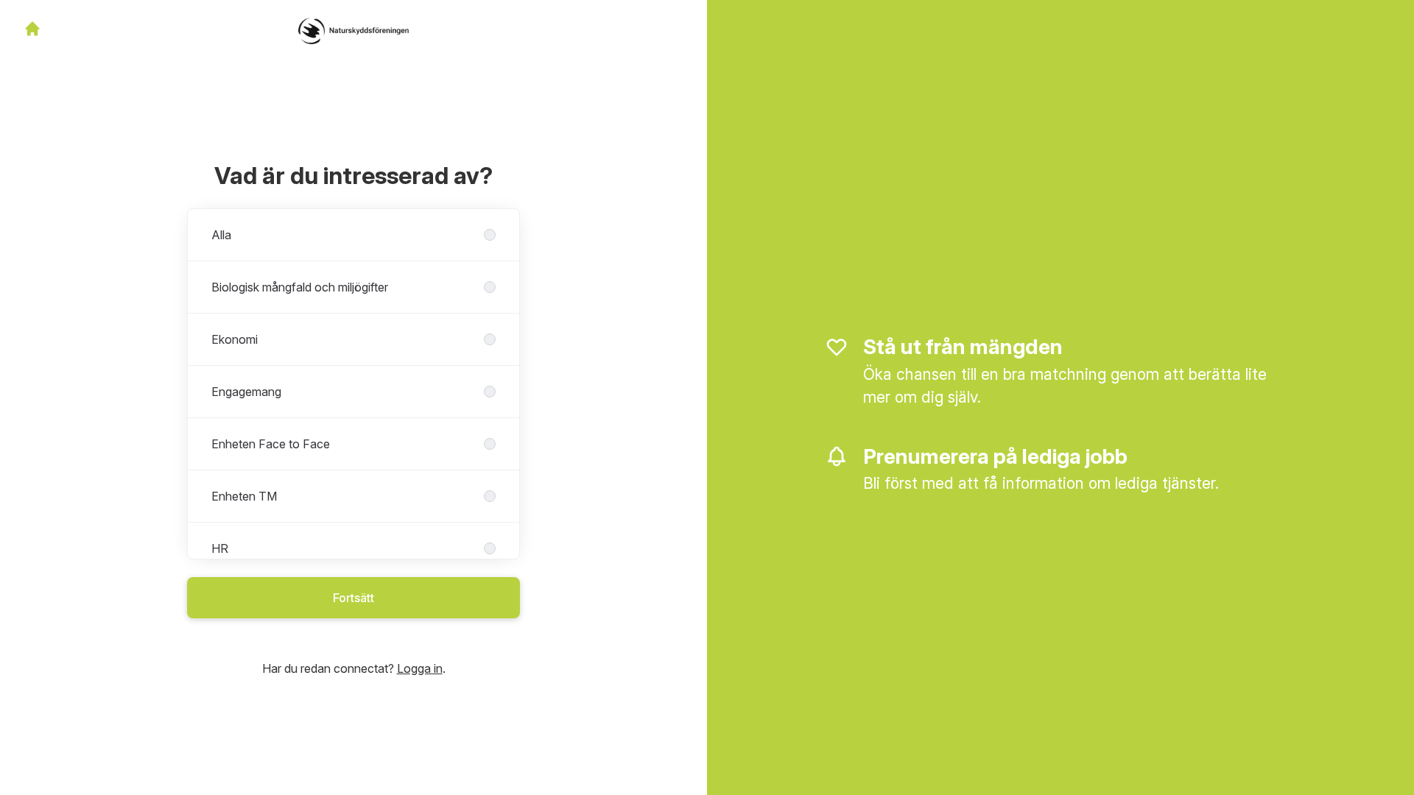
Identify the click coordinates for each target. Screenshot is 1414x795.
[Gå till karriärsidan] (32, 29)
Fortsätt (353, 597)
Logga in (420, 668)
